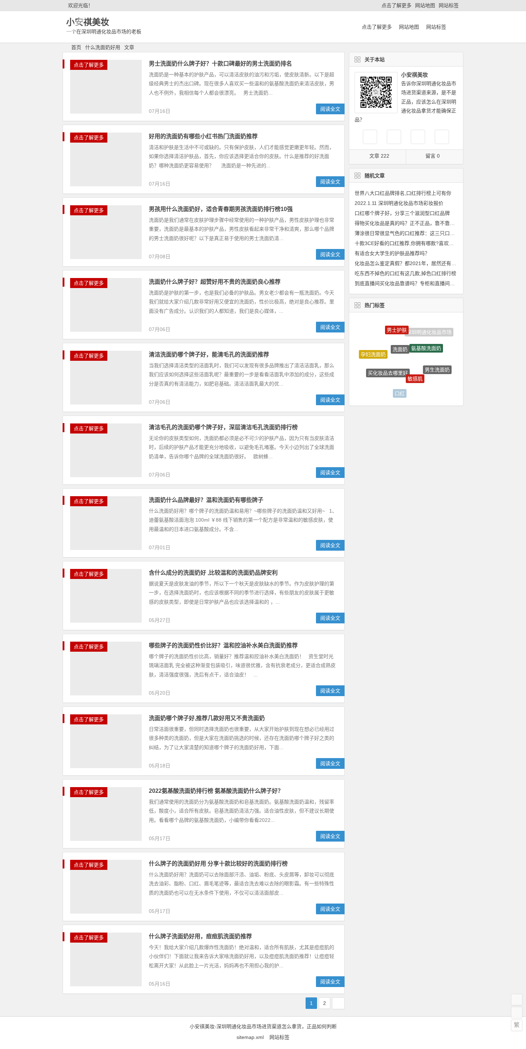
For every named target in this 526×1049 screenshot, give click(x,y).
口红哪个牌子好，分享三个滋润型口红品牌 (402, 213)
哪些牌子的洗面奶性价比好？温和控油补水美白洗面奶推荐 (223, 645)
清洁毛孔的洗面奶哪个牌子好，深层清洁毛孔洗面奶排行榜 (223, 427)
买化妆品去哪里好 (388, 360)
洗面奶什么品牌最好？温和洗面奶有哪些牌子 (206, 500)
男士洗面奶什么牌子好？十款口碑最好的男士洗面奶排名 (220, 64)
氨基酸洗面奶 (426, 338)
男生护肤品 (425, 388)
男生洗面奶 (437, 363)
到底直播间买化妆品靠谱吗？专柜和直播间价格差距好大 (417, 283)
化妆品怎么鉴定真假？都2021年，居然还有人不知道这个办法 (423, 263)
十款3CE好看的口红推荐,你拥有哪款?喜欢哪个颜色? (413, 243)
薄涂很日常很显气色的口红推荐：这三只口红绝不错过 (415, 233)
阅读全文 (330, 109)
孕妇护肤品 (377, 379)
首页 (76, 47)
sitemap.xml (253, 1037)
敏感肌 (415, 365)
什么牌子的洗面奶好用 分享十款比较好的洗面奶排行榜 (218, 864)
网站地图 (425, 5)
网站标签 (449, 5)
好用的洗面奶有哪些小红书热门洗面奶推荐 (203, 136)
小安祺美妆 (87, 22)
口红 (400, 387)
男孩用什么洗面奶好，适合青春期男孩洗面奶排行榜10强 (221, 209)
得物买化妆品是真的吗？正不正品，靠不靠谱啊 (407, 223)
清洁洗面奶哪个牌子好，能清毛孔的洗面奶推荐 (209, 354)
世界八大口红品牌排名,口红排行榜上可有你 (403, 193)
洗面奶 (400, 336)
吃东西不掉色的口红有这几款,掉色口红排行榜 (405, 273)
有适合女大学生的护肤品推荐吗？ (392, 253)
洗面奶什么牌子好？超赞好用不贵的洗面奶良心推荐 (215, 282)
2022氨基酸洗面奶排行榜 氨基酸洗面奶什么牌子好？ (216, 791)
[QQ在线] (394, 137)
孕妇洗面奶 (373, 349)
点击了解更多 (396, 5)
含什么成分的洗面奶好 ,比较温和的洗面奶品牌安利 (213, 573)
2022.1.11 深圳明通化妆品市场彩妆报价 (399, 203)
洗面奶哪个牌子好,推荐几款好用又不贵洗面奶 (207, 718)
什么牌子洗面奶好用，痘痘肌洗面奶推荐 (200, 936)
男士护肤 (397, 325)
